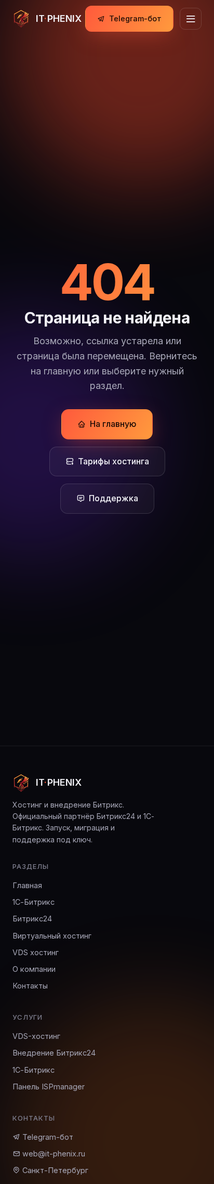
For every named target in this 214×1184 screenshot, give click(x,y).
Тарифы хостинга (113, 461)
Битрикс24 (32, 918)
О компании (34, 969)
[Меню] (191, 19)
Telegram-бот (135, 18)
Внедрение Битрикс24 (54, 1052)
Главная (27, 885)
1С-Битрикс (33, 901)
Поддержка (113, 498)
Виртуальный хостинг (51, 935)
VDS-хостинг (36, 1036)
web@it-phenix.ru (52, 1153)
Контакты (30, 985)
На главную (113, 424)
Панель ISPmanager (48, 1086)
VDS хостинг (35, 952)
